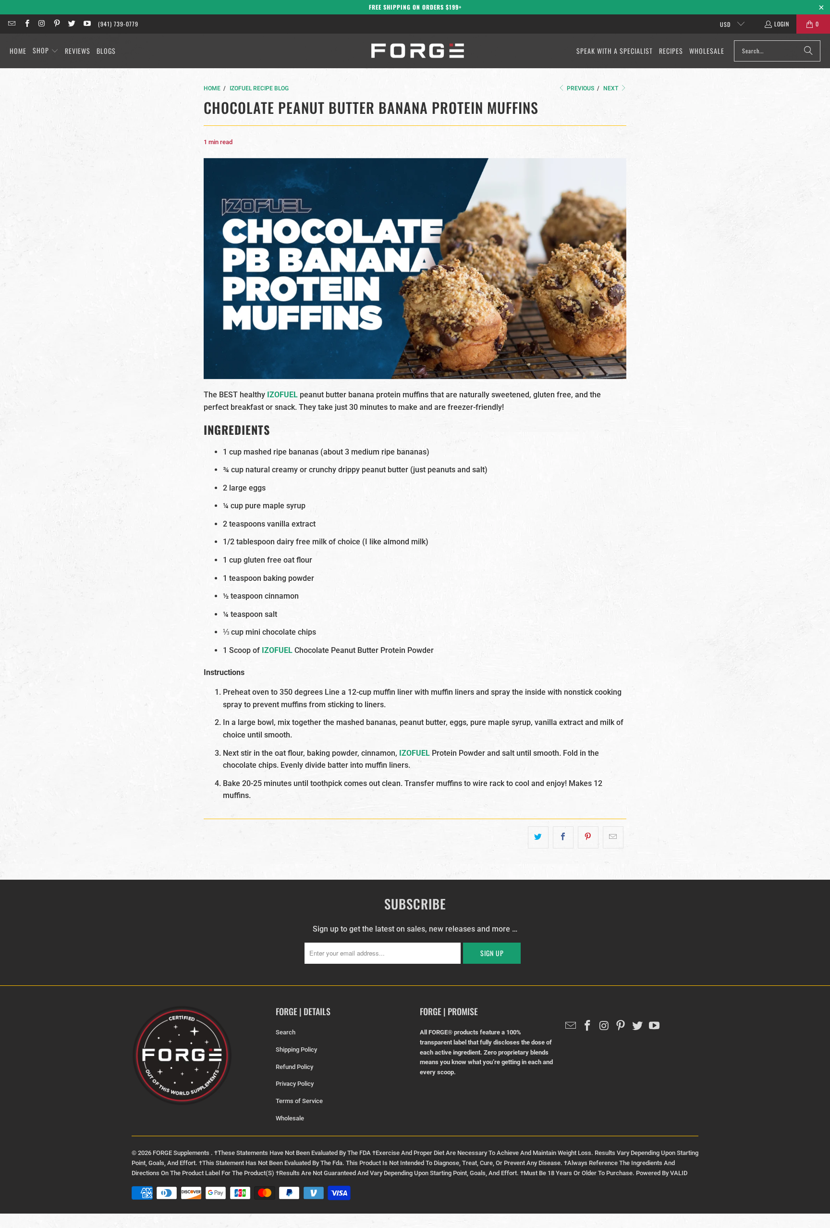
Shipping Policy (296, 1049)
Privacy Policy (295, 1083)
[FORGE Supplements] (417, 51)
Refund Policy (294, 1066)
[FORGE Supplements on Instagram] (41, 24)
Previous (579, 88)
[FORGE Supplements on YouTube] (86, 24)
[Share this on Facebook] (563, 837)
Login (781, 24)
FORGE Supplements (182, 1152)
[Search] (808, 50)
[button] (46, 50)
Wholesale (290, 1118)
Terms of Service (299, 1101)
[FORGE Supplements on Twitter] (71, 24)
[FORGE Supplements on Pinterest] (56, 24)
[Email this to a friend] (613, 837)
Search (285, 1032)
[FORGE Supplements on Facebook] (26, 24)
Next (611, 88)
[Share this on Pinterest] (588, 837)
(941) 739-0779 (118, 24)
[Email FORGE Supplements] (11, 24)
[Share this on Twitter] (538, 837)
